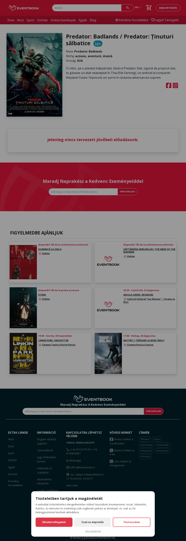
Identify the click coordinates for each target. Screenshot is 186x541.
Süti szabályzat (93, 531)
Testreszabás (131, 522)
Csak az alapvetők (92, 522)
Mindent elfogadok (54, 522)
